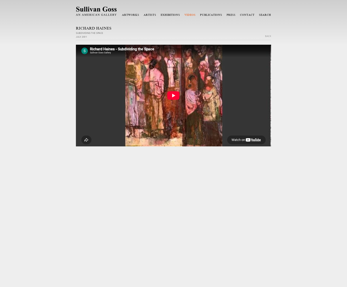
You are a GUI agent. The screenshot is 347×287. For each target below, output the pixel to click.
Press (231, 14)
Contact (247, 14)
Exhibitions (170, 14)
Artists (150, 14)
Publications (211, 14)
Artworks (130, 14)
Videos (190, 14)
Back (268, 36)
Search (265, 14)
